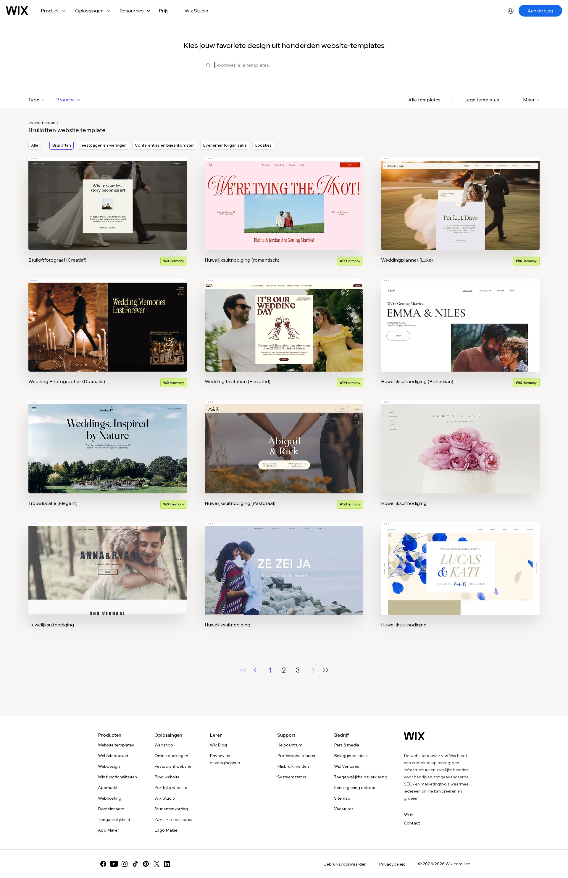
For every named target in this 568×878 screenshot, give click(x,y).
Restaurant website (172, 766)
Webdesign (109, 766)
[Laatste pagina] (325, 670)
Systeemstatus (291, 777)
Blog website (167, 777)
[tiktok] (135, 863)
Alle (34, 145)
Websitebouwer (113, 755)
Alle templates (424, 100)
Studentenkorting (171, 808)
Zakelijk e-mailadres (173, 819)
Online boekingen (171, 755)
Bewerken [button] (108, 198)
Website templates (116, 745)
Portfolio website (170, 787)
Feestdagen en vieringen (103, 145)
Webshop (163, 745)
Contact (412, 823)
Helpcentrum (289, 745)
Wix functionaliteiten (117, 777)
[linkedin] (167, 863)
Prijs (164, 11)
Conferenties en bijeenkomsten (165, 145)
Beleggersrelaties (351, 755)
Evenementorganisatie (225, 145)
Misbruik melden (293, 766)
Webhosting (109, 798)
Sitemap (342, 798)
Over (408, 814)
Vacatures (344, 808)
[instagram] (124, 863)
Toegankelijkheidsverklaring (360, 777)
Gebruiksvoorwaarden (345, 864)
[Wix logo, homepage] (414, 736)
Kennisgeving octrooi (354, 787)
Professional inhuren (297, 755)
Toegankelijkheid (114, 819)
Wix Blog (218, 745)
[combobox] (288, 65)
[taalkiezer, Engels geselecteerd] (510, 10)
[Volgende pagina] (313, 670)
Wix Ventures (346, 766)
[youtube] (114, 863)
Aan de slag (540, 11)
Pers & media (346, 745)
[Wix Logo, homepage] (17, 10)
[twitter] (156, 863)
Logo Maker (166, 830)
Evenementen (41, 122)
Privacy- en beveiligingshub (225, 759)
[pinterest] (146, 863)
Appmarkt (107, 787)
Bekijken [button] (108, 215)
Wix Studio (196, 11)
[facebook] (103, 863)
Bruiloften (61, 145)
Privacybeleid (392, 864)
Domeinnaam (111, 808)
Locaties (263, 145)
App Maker (108, 830)
